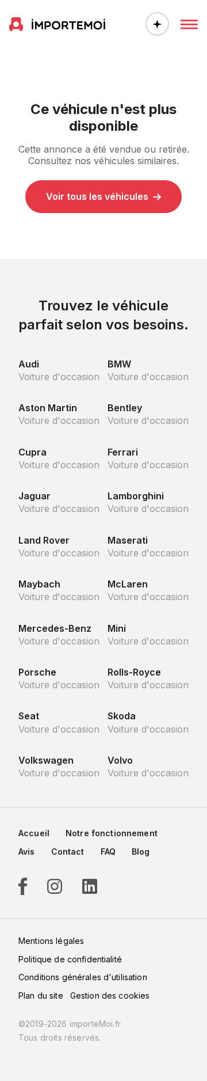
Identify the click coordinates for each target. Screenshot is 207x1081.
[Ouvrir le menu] (189, 24)
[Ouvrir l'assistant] (157, 24)
